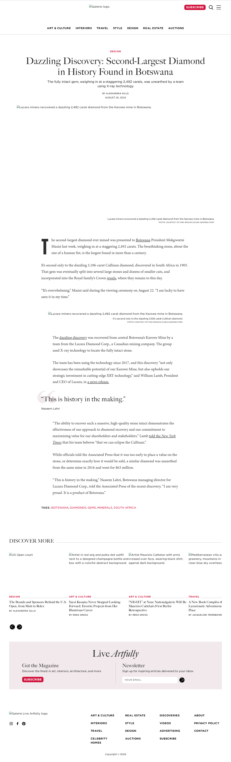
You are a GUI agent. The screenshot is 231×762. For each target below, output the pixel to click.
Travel (96, 730)
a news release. (98, 382)
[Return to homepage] (32, 713)
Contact (201, 730)
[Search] (211, 7)
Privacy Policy (206, 723)
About (199, 715)
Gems (92, 507)
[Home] (115, 11)
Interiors (99, 723)
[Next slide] (19, 627)
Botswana (143, 240)
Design (130, 730)
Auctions (133, 738)
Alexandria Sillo (117, 93)
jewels (111, 278)
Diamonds (78, 507)
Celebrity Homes (99, 740)
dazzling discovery (73, 338)
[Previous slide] (12, 627)
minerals (104, 507)
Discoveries (170, 715)
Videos (165, 723)
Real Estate (135, 715)
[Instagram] (11, 724)
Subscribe (195, 7)
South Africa (125, 507)
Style (129, 723)
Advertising (170, 730)
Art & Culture (102, 715)
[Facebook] (18, 724)
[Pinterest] (24, 724)
